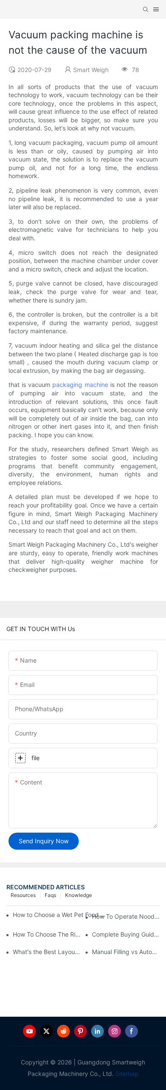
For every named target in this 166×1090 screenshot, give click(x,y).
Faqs (50, 895)
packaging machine (80, 384)
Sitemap (126, 1073)
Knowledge (78, 895)
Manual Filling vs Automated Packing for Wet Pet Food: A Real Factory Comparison (126, 951)
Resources (23, 895)
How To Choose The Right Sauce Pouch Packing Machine (46, 934)
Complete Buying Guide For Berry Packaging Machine (126, 934)
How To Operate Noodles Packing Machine (126, 916)
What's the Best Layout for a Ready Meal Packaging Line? (46, 951)
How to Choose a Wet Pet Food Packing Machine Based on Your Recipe (61, 914)
